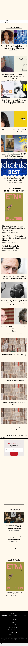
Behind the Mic (14, 27)
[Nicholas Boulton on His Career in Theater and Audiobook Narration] (14, 271)
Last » (26, 436)
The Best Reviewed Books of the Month (14, 592)
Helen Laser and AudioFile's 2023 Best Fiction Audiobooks (14, 131)
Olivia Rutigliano (15, 530)
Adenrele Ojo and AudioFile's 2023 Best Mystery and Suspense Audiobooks (14, 48)
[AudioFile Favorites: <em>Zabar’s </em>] (14, 375)
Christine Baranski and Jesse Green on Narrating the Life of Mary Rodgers (13, 228)
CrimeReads (14, 550)
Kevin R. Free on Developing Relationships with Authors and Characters (14, 238)
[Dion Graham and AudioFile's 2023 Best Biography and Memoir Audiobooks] (14, 94)
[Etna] (14, 207)
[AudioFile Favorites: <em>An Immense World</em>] (14, 397)
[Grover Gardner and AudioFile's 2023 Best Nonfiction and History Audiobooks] (14, 69)
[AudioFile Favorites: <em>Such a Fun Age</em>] (14, 345)
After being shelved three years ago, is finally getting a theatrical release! (14, 526)
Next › (22, 436)
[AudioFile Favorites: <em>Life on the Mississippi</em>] (14, 421)
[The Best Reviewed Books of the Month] (15, 576)
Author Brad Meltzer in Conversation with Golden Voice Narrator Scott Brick (14, 329)
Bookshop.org (5, 639)
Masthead (14, 619)
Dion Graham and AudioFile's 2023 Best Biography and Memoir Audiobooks (14, 102)
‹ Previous (3, 436)
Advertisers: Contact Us (14, 630)
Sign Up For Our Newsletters (14, 624)
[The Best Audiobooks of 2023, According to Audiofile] (14, 172)
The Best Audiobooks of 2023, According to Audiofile (14, 179)
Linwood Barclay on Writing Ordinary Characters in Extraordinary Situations (14, 537)
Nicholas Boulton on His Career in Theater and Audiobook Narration (14, 277)
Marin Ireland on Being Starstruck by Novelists (11, 247)
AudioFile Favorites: (14, 354)
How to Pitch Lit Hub (14, 627)
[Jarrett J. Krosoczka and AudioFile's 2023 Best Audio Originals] (14, 148)
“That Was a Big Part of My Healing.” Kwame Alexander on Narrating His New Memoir (14, 303)
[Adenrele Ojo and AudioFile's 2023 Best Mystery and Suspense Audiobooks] (14, 37)
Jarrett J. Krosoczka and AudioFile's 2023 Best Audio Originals (14, 155)
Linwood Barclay (15, 541)
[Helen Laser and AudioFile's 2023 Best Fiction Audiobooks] (14, 124)
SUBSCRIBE (14, 453)
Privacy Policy (14, 632)
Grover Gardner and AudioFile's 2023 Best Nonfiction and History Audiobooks (14, 76)
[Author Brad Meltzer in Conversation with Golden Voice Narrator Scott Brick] (14, 321)
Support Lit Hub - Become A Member (14, 635)
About (14, 622)
